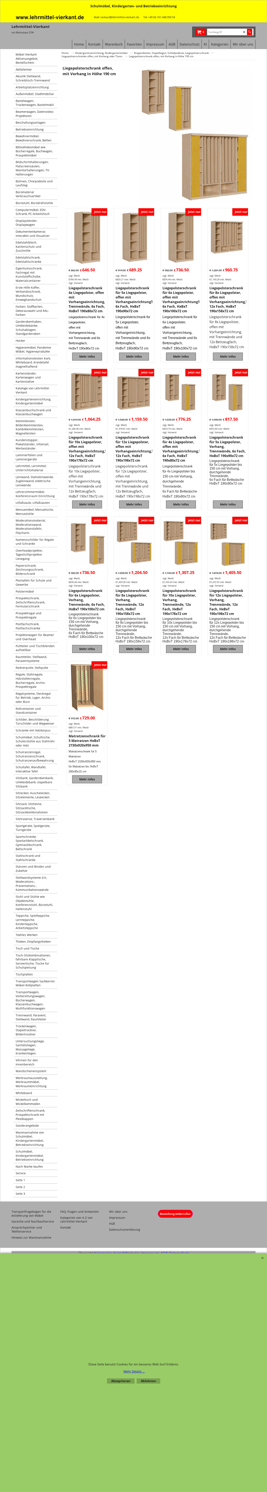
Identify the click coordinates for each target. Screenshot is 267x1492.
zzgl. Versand (76, 282)
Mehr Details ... (134, 1371)
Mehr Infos (87, 356)
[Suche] (249, 32)
